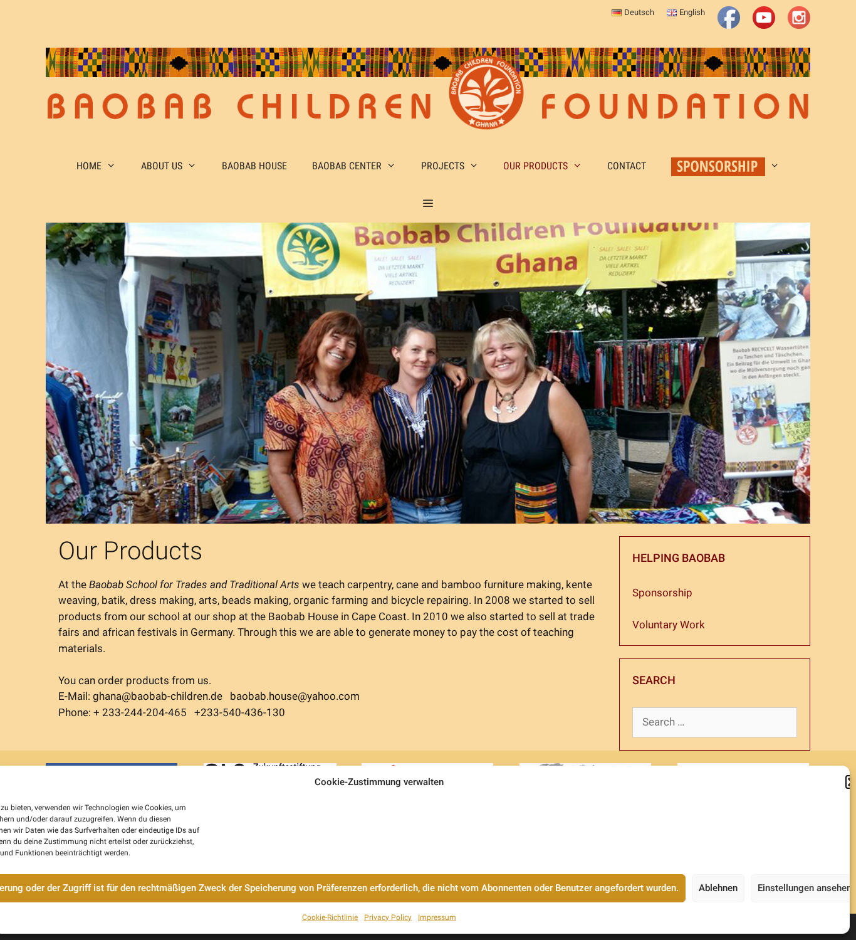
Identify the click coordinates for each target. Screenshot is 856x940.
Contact (626, 166)
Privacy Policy (388, 917)
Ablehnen (718, 888)
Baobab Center (347, 166)
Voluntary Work (668, 624)
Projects (442, 166)
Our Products (535, 166)
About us (161, 166)
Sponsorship (662, 592)
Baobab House (254, 166)
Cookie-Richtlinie (330, 917)
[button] (428, 204)
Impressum (437, 917)
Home (89, 166)
